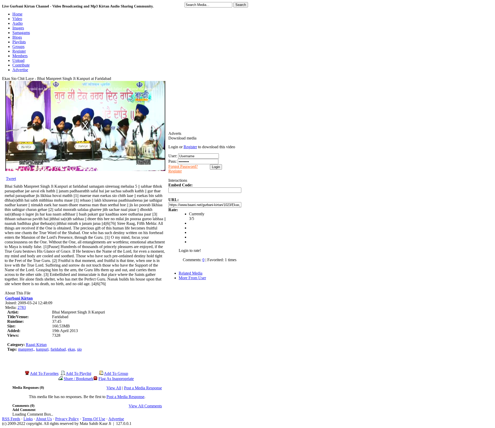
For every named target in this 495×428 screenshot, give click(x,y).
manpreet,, (26, 349)
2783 (22, 307)
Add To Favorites (44, 373)
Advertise (116, 419)
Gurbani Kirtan (19, 298)
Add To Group (116, 373)
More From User (192, 278)
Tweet (11, 178)
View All (113, 388)
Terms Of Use (93, 419)
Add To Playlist (78, 373)
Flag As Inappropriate (116, 378)
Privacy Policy (67, 419)
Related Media (190, 273)
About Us (44, 419)
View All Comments (145, 406)
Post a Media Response (143, 388)
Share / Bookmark (78, 378)
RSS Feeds (11, 419)
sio (79, 349)
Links (28, 419)
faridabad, (59, 349)
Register (190, 147)
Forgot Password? (183, 166)
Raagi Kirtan (36, 344)
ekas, (72, 349)
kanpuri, (43, 349)
